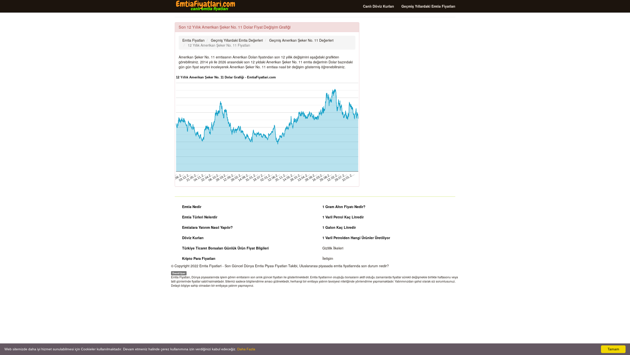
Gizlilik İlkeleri (332, 248)
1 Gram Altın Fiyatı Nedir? (343, 206)
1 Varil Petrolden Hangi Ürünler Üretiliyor (356, 237)
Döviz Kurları (193, 237)
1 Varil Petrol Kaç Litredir (343, 216)
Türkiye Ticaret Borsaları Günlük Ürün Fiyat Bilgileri (225, 248)
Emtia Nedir (191, 206)
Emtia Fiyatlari (210, 265)
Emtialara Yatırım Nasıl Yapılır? (207, 227)
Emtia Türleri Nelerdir (199, 216)
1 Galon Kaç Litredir (339, 227)
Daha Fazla (246, 349)
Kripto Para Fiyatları (198, 258)
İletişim (327, 258)
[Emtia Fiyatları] (205, 6)
